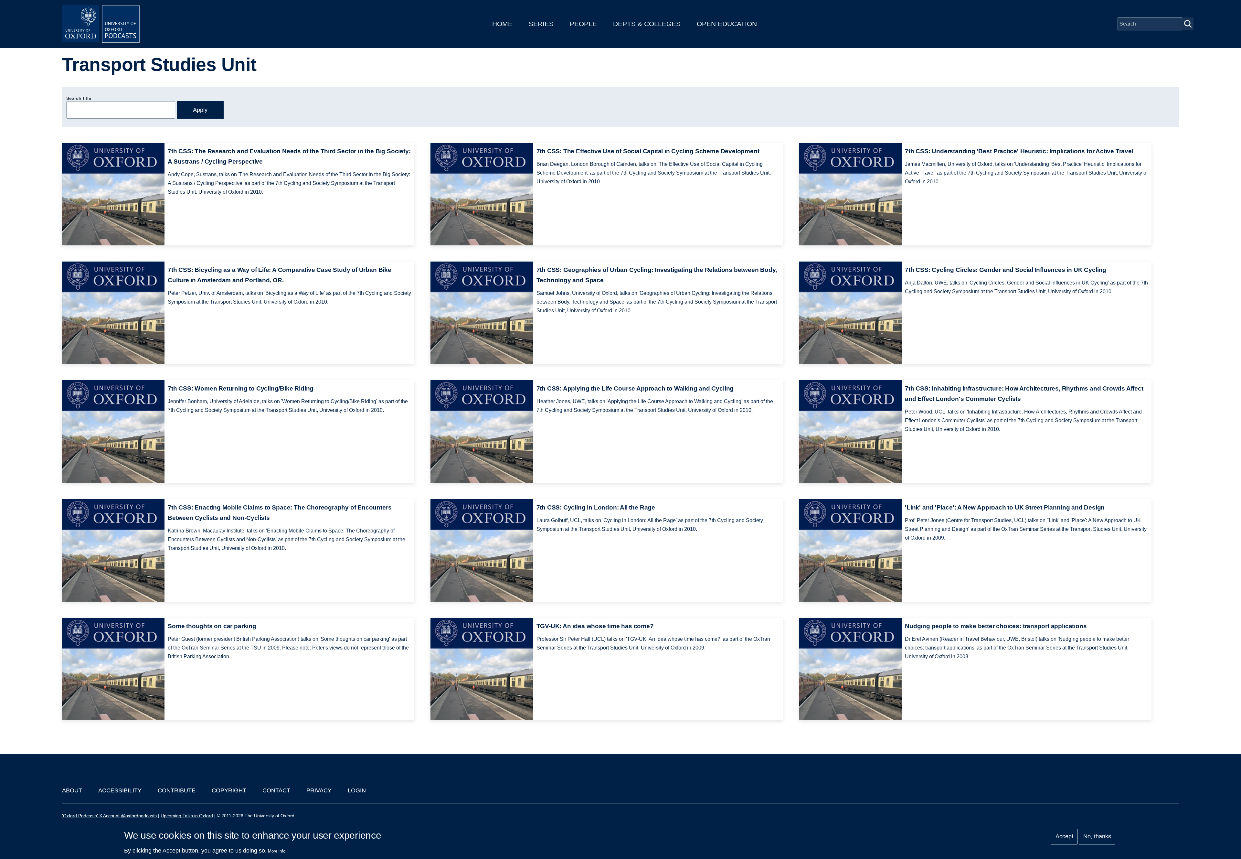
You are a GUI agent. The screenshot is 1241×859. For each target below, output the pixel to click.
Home (502, 23)
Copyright (229, 790)
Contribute (177, 790)
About (72, 790)
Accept (1064, 836)
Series (541, 23)
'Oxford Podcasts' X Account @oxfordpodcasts (109, 815)
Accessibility (120, 790)
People (583, 23)
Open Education (727, 23)
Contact (276, 790)
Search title (78, 98)
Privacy (319, 790)
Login (357, 790)
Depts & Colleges (647, 23)
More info (276, 851)
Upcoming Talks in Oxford (187, 815)
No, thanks (1097, 836)
